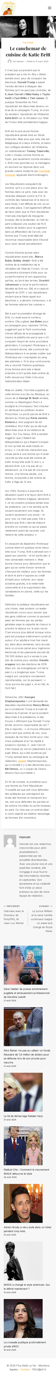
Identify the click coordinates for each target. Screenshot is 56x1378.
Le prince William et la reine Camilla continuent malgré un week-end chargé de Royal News (41, 919)
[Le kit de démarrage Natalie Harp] (28, 1092)
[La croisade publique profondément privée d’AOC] (28, 1318)
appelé (22, 761)
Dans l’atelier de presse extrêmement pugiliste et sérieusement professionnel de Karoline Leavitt (27, 992)
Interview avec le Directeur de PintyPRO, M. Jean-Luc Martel (14, 915)
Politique (28, 43)
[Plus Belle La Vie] (8, 8)
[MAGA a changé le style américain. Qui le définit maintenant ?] (28, 1260)
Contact (25, 1369)
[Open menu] (51, 8)
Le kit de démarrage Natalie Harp (23, 1116)
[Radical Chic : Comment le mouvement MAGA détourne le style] (28, 1145)
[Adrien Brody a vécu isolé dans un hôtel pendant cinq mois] (28, 1203)
